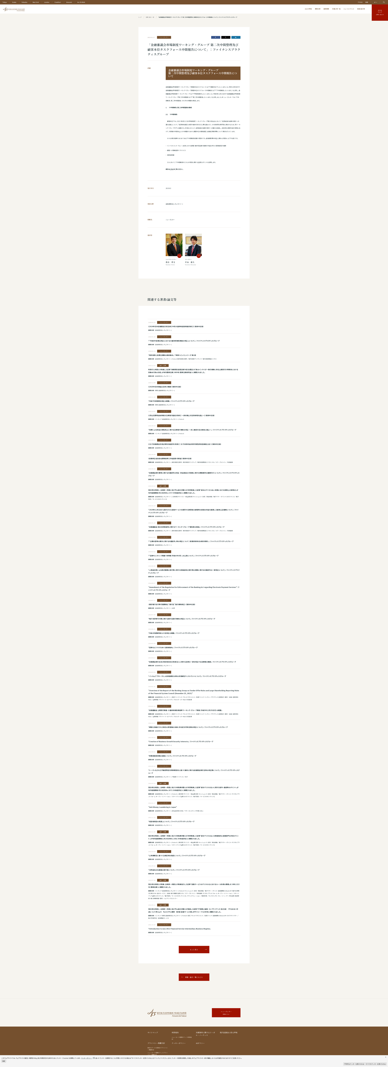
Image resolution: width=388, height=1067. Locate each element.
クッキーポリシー (179, 1043)
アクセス (360, 2)
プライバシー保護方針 (156, 1043)
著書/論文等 (361, 9)
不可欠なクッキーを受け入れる (354, 1064)
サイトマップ (153, 1032)
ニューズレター (226, 1013)
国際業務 (326, 9)
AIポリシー (200, 1043)
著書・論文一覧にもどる (194, 977)
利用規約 (175, 1032)
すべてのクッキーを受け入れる (376, 1064)
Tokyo (5, 2)
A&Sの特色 (308, 9)
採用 (366, 2)
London (46, 2)
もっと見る (194, 950)
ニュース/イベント (349, 9)
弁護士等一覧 (336, 9)
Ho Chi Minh (81, 2)
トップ (140, 17)
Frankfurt (58, 2)
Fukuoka (24, 2)
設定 (3, 1061)
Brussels (69, 2)
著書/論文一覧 (150, 17)
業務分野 (318, 9)
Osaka (14, 2)
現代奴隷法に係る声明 (228, 1032)
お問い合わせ (380, 14)
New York (36, 2)
